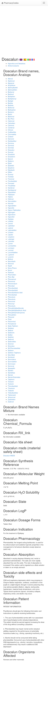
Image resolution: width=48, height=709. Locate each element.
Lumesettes (12, 246)
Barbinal (11, 94)
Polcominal (12, 321)
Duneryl (10, 152)
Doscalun (11, 150)
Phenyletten (12, 315)
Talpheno (11, 379)
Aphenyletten (12, 90)
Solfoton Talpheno (14, 353)
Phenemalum (12, 283)
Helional (11, 199)
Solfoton (11, 350)
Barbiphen (11, 96)
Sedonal (11, 339)
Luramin (11, 257)
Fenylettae (11, 185)
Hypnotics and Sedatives (16, 63)
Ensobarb (11, 154)
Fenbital (11, 177)
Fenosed (11, 183)
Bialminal (11, 116)
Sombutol (11, 357)
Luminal (10, 250)
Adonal (10, 79)
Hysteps (11, 219)
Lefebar (10, 221)
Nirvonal (11, 263)
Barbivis (10, 105)
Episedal (11, 165)
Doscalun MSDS (9, 455)
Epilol (10, 163)
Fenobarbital (12, 181)
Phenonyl (11, 304)
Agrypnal (11, 83)
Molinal (10, 259)
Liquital (10, 234)
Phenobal (11, 286)
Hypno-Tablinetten (14, 210)
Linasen (10, 232)
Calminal (11, 125)
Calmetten (11, 123)
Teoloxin (11, 384)
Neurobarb (11, 261)
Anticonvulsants (13, 66)
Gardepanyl (12, 190)
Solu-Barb (11, 355)
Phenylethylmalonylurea (16, 312)
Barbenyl (11, 92)
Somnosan (11, 364)
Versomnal (11, 397)
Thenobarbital (13, 386)
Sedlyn (10, 335)
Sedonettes (12, 341)
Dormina (11, 143)
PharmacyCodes (11, 2)
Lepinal (10, 228)
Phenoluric (11, 297)
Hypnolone (11, 214)
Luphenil (11, 255)
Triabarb (11, 390)
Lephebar (11, 226)
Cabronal (11, 121)
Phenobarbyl (12, 295)
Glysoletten (12, 192)
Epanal (10, 159)
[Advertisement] (24, 31)
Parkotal (11, 272)
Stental (10, 375)
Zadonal (11, 402)
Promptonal (12, 324)
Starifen (10, 370)
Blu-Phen (11, 119)
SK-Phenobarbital (14, 348)
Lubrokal (11, 241)
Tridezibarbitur (13, 393)
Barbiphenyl (12, 99)
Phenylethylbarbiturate (16, 308)
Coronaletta (12, 134)
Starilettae (11, 373)
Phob (9, 319)
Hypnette (11, 208)
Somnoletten (12, 361)
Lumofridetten (13, 252)
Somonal (11, 366)
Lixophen (11, 237)
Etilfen (10, 172)
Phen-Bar (11, 277)
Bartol (10, 114)
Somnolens (12, 359)
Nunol (10, 270)
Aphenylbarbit (13, 87)
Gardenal (11, 188)
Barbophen (12, 110)
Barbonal (11, 107)
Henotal (10, 203)
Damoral (11, 139)
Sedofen (11, 337)
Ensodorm (11, 157)
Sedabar (11, 328)
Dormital (11, 148)
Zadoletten (11, 399)
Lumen (10, 243)
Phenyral (11, 317)
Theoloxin (11, 388)
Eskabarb (11, 170)
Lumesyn (11, 248)
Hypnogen (11, 212)
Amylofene (11, 85)
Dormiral (11, 145)
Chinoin (10, 130)
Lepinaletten (12, 230)
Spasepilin (11, 368)
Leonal (10, 223)
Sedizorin (11, 332)
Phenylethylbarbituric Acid (17, 310)
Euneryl (10, 174)
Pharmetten (12, 275)
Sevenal (11, 344)
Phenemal (11, 281)
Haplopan (11, 194)
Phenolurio (11, 299)
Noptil (10, 266)
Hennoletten (12, 201)
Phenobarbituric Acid (15, 292)
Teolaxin (11, 382)
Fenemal (11, 179)
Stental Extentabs (14, 377)
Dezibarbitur (12, 141)
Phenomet (11, 301)
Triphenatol (12, 395)
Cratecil (10, 136)
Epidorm (11, 161)
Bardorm (11, 112)
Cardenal (11, 128)
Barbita (10, 103)
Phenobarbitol (13, 290)
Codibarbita (12, 132)
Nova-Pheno (12, 268)
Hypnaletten (12, 206)
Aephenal (11, 81)
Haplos (10, 197)
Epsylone (11, 168)
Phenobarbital (13, 288)
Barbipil (10, 101)
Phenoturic (11, 306)
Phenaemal (12, 279)
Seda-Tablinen (13, 326)
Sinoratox (11, 346)
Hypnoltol (11, 217)
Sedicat (10, 330)
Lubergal (11, 239)
